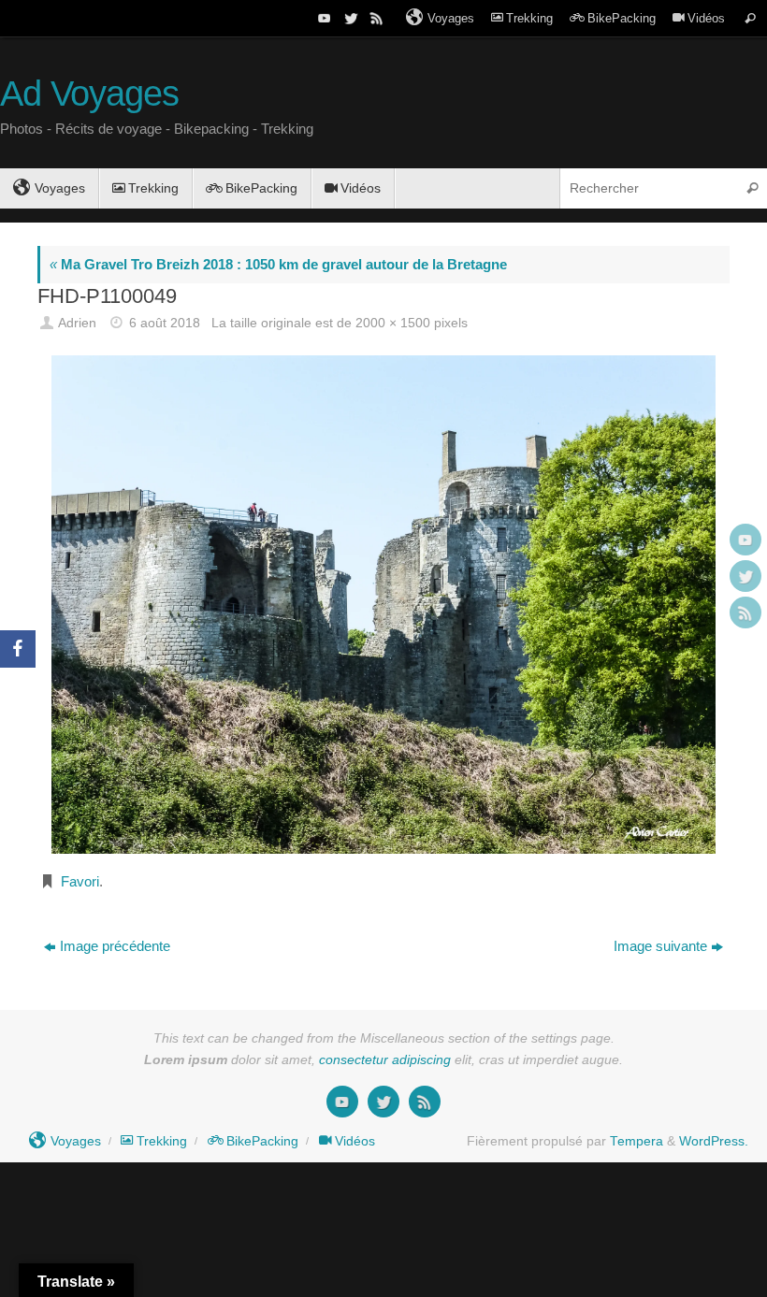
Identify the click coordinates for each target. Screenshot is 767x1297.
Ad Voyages (89, 94)
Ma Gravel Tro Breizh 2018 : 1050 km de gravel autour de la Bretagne (278, 264)
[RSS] (375, 18)
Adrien (77, 323)
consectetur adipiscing (385, 1060)
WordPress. (713, 1141)
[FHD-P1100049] (383, 604)
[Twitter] (349, 18)
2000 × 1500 (392, 323)
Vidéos (706, 18)
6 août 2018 (164, 323)
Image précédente (115, 946)
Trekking (529, 18)
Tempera (636, 1141)
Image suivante (660, 946)
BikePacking (621, 18)
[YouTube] (323, 18)
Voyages (450, 18)
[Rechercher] (750, 18)
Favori (80, 881)
